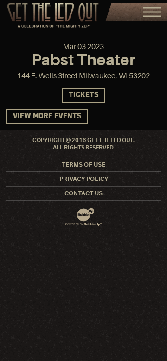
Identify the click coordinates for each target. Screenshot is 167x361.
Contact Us (83, 193)
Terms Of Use (83, 164)
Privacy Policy (83, 178)
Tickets (83, 95)
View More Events (47, 116)
